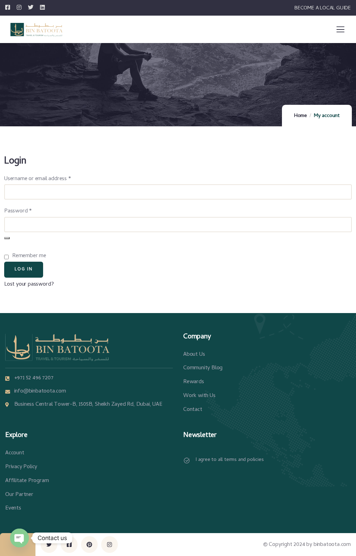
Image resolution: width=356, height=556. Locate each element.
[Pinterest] (89, 544)
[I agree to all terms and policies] (186, 460)
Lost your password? (29, 284)
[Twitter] (49, 544)
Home (300, 116)
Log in (24, 269)
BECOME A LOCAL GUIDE (322, 8)
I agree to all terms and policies (229, 460)
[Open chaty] (19, 538)
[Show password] (7, 238)
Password (28, 211)
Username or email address (47, 179)
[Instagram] (109, 544)
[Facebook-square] (69, 544)
